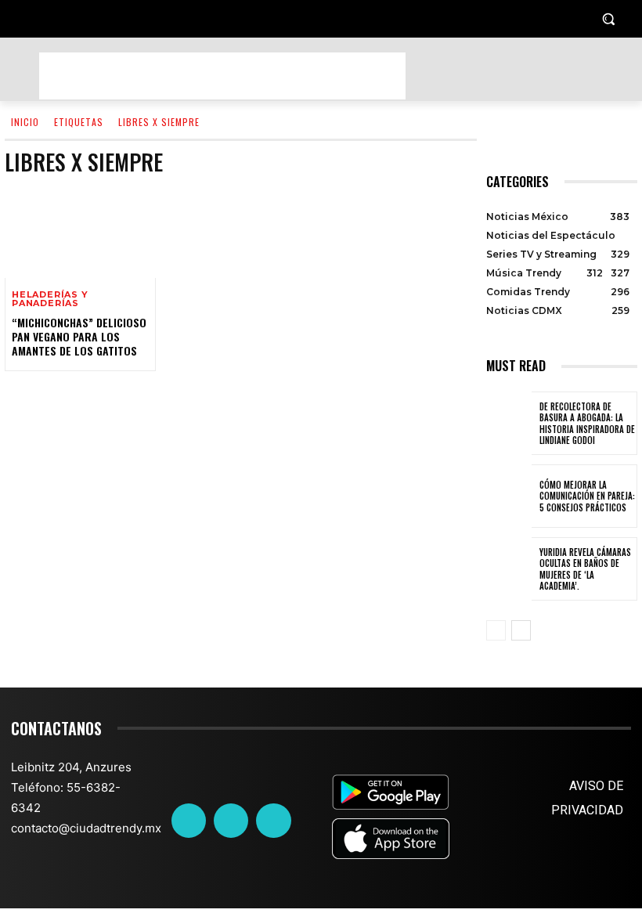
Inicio (25, 121)
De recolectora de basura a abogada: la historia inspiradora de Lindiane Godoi (587, 423)
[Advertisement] (222, 75)
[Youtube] (273, 820)
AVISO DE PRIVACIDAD (587, 798)
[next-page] (521, 630)
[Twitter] (231, 820)
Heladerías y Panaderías (50, 299)
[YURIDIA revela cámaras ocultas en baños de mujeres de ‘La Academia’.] (509, 569)
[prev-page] (496, 630)
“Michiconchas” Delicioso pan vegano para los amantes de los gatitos (79, 336)
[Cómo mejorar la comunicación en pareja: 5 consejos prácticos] (509, 496)
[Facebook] (188, 820)
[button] (608, 19)
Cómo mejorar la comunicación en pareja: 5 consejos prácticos (587, 496)
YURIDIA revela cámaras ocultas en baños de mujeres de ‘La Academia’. (585, 569)
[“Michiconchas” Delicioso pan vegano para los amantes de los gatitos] (80, 232)
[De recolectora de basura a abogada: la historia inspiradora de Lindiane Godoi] (509, 423)
